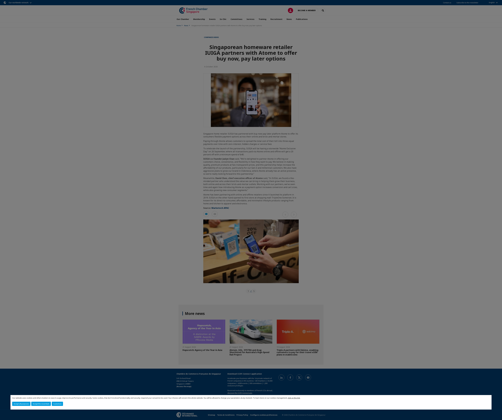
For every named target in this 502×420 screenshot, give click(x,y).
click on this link (294, 398)
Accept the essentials (41, 404)
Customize (57, 404)
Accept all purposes (21, 404)
